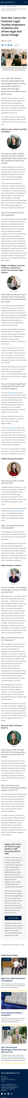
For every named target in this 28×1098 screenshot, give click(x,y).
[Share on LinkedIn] (8, 45)
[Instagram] (11, 1093)
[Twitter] (5, 1093)
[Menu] (26, 2)
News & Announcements (12, 6)
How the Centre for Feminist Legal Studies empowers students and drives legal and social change (13, 9)
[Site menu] (25, 2)
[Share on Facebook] (2, 45)
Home (2, 6)
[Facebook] (2, 1093)
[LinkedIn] (9, 1093)
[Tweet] (5, 45)
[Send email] (11, 45)
